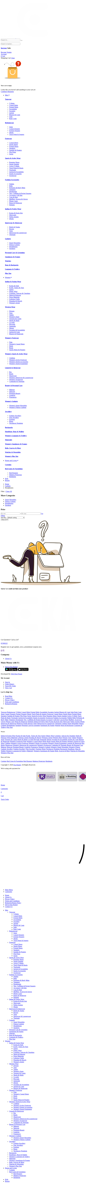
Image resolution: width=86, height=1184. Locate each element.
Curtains (3, 761)
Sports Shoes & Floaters (17, 350)
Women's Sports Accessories (18, 362)
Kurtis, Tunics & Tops (16, 288)
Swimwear (12, 176)
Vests (11, 231)
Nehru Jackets (14, 217)
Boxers (11, 229)
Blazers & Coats (14, 115)
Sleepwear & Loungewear (18, 233)
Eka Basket (17, 765)
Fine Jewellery (14, 417)
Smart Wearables (14, 243)
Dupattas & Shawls (15, 301)
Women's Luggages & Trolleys (16, 751)
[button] (43, 886)
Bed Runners (13, 473)
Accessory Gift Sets (15, 195)
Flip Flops (12, 152)
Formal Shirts (13, 107)
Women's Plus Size (7, 753)
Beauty (7, 480)
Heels (11, 346)
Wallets (11, 184)
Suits (10, 117)
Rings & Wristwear (15, 203)
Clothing (12, 358)
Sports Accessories (15, 174)
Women (8, 277)
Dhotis (11, 219)
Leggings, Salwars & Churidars (19, 293)
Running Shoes (14, 162)
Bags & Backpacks (67, 725)
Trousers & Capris (15, 319)
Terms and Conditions (12, 901)
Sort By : (4, 517)
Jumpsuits (12, 326)
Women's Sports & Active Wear (19, 1102)
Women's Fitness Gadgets (17, 407)
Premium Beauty (14, 393)
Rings (11, 421)
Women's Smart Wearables (18, 405)
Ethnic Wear (13, 291)
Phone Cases (13, 201)
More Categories (8, 495)
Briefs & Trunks (14, 227)
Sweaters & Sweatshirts (17, 330)
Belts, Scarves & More (62, 751)
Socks (11, 154)
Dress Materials (14, 297)
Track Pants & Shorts (16, 168)
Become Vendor (6, 52)
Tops (10, 313)
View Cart (8, 688)
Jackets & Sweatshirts (16, 172)
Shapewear (13, 376)
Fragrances (12, 397)
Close (13, 58)
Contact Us (8, 698)
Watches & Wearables (77, 751)
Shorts (11, 132)
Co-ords (12, 322)
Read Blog (8, 696)
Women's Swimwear (16, 379)
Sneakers (12, 148)
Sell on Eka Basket (11, 667)
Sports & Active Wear (39, 716)
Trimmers (12, 190)
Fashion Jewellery (15, 416)
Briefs (11, 374)
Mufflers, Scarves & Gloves (18, 199)
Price (3, 509)
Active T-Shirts (14, 166)
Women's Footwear (16, 741)
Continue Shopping (7, 91)
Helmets (12, 205)
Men (6, 95)
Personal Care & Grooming (31, 725)
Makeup (12, 390)
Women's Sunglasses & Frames (44, 751)
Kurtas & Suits (14, 286)
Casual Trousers (14, 129)
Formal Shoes (13, 146)
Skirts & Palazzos (15, 295)
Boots (11, 348)
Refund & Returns (11, 704)
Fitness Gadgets (14, 245)
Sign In (7, 682)
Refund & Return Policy (13, 903)
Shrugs (11, 328)
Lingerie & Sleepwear (74, 743)
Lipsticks (12, 395)
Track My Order (10, 686)
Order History (9, 684)
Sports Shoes (13, 144)
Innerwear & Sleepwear (9, 723)
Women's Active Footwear (18, 360)
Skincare (12, 391)
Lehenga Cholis (14, 299)
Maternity (30, 751)
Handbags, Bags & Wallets (18, 1155)
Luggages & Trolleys (16, 1037)
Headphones (13, 247)
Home (7, 484)
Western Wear (57, 738)
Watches (58, 725)
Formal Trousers (14, 131)
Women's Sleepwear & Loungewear (21, 378)
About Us (8, 658)
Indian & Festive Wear (41, 722)
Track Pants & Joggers (16, 134)
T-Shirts (11, 103)
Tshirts (11, 315)
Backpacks (63, 749)
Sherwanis (12, 215)
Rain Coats (13, 118)
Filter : (3, 491)
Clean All (9, 491)
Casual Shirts (13, 105)
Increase (4, 48)
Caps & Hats (13, 197)
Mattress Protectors (15, 475)
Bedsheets (12, 477)
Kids (6, 478)
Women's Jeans (14, 317)
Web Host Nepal (16, 674)
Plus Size (10, 727)
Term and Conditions (12, 702)
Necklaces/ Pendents (16, 423)
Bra (10, 372)
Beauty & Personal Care (75, 745)
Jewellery (10, 749)
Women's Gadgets (44, 747)
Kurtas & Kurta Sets (16, 213)
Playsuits (12, 324)
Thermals (12, 235)
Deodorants (13, 191)
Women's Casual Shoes (17, 344)
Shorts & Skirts (14, 320)
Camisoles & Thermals (16, 381)
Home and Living (11, 460)
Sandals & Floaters (15, 150)
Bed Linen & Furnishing (15, 761)
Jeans (11, 127)
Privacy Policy (10, 700)
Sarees (11, 289)
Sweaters (12, 111)
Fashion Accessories (60, 718)
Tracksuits (12, 170)
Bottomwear (11, 712)
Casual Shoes (13, 143)
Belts (11, 186)
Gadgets (7, 486)
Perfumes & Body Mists (17, 188)
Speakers (12, 248)
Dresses (11, 311)
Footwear (50, 714)
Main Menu (9, 890)
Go (42, 513)
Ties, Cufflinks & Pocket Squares (20, 193)
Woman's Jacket (14, 303)
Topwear (4, 712)
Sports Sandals (14, 164)
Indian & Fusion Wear (8, 736)
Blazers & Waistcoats (16, 334)
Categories (8, 892)
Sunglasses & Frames (47, 725)
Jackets (11, 113)
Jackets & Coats (14, 332)
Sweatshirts (13, 109)
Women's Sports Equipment (18, 364)
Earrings (12, 419)
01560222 (4, 643)
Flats (10, 342)
